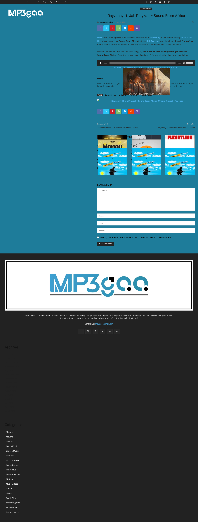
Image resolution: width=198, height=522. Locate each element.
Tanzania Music (146, 9)
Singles (9, 493)
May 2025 (9, 354)
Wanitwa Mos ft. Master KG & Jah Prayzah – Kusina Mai (179, 84)
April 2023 (9, 407)
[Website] (164, 2)
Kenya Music (31, 2)
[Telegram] (124, 28)
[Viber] (137, 28)
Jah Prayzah (153, 41)
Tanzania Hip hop (146, 95)
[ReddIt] (131, 28)
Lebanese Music (13, 474)
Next (99, 37)
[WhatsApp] (169, 2)
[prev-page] (99, 173)
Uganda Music (55, 2)
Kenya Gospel (43, 2)
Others (9, 488)
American (65, 2)
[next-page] (103, 173)
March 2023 (10, 411)
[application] (146, 63)
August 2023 (10, 391)
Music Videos (12, 484)
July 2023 (9, 395)
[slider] (190, 62)
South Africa (11, 498)
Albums (9, 432)
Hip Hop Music (12, 460)
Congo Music (12, 446)
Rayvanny (155, 37)
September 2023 (12, 387)
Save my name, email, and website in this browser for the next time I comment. (135, 237)
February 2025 (11, 362)
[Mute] (184, 63)
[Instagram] (151, 2)
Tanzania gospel (13, 502)
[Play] (100, 63)
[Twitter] (160, 2)
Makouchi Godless (106, 22)
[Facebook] (147, 2)
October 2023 (11, 382)
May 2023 (9, 403)
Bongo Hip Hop (110, 95)
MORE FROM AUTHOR (128, 137)
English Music (12, 451)
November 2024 (12, 366)
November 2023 (12, 378)
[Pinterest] (156, 2)
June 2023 (9, 399)
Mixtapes (10, 479)
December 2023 (12, 374)
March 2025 (10, 358)
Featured (10, 455)
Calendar (10, 441)
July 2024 (9, 370)
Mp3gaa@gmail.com (104, 324)
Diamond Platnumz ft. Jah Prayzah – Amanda (108, 84)
